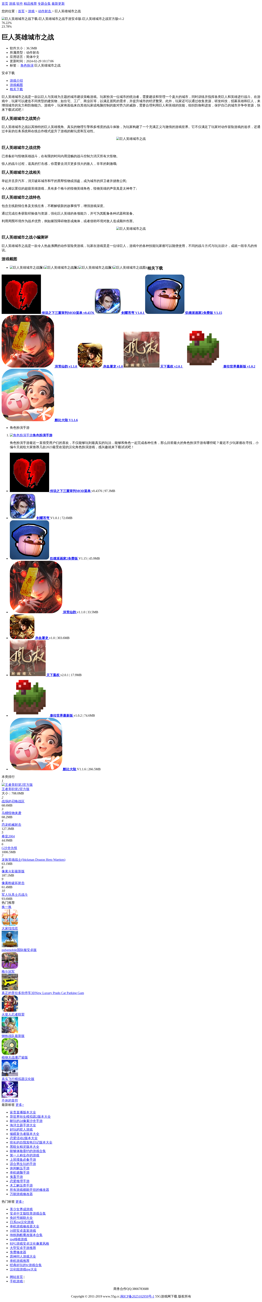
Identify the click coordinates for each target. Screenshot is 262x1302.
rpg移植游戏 (18, 1239)
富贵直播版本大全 (23, 1112)
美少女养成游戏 (21, 1209)
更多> (20, 1104)
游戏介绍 (16, 80)
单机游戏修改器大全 (24, 1226)
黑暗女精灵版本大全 (24, 1146)
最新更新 (58, 3)
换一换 (6, 907)
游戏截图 (16, 85)
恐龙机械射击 (11, 824)
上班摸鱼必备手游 (23, 1159)
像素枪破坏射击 (13, 883)
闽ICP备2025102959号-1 (137, 1296)
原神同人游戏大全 (23, 1256)
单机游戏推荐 (19, 1260)
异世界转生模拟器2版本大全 (30, 1116)
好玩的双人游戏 (21, 1129)
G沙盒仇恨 (9, 848)
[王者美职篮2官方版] (17, 784)
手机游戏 (16, 1281)
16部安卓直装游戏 (23, 1230)
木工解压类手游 (21, 1185)
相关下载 (16, 89)
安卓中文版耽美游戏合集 (28, 1213)
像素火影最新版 (13, 871)
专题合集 (44, 3)
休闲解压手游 (19, 1168)
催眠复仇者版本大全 (24, 1134)
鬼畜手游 (16, 1177)
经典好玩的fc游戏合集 (26, 1265)
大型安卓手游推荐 (23, 1248)
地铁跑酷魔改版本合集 (26, 1235)
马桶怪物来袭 (11, 813)
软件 (19, 3)
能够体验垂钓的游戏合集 (28, 1151)
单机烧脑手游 (19, 1172)
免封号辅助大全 (21, 1217)
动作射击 (45, 11)
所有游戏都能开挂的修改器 (29, 1189)
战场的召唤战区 (13, 801)
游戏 (12, 3)
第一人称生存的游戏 (24, 1155)
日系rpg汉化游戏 (22, 1222)
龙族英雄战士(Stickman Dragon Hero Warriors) (33, 859)
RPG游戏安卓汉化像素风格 (29, 1243)
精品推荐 (30, 3)
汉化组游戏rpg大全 (23, 1269)
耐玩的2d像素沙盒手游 (26, 1121)
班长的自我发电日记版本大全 (31, 1142)
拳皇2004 (8, 836)
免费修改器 (18, 1252)
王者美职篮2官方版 (15, 789)
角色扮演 (27, 65)
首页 (5, 3)
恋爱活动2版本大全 (24, 1138)
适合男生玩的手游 (23, 1164)
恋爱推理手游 (19, 1181)
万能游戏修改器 (21, 1194)
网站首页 (16, 1277)
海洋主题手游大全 (23, 1125)
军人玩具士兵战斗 (15, 894)
